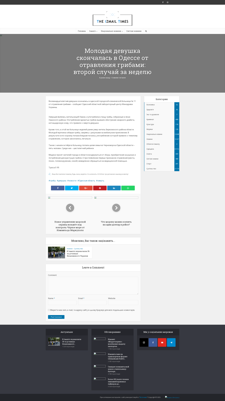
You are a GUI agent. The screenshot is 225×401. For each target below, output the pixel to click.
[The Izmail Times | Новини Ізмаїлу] (112, 21)
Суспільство (78, 249)
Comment (52, 275)
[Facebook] (153, 342)
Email (81, 298)
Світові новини (133, 31)
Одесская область (87, 180)
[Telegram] (171, 342)
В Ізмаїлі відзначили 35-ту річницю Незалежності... (71, 341)
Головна (82, 31)
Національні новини (111, 31)
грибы (53, 180)
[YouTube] (162, 342)
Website (111, 298)
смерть (101, 180)
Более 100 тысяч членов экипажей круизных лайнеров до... (118, 381)
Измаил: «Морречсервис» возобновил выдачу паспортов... (116, 342)
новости (72, 180)
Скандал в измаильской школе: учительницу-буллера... (118, 369)
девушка (62, 180)
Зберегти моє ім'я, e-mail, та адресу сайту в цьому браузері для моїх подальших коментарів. (92, 310)
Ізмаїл (92, 31)
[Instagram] (144, 342)
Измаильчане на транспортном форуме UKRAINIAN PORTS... (117, 356)
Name (51, 298)
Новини (70, 249)
